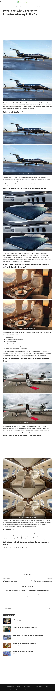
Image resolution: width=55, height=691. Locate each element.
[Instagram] (47, 2)
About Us (19, 686)
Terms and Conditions (37, 686)
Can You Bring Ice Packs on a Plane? (23, 651)
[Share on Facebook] (26, 574)
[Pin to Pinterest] (29, 574)
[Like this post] (24, 574)
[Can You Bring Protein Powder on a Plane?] (7, 645)
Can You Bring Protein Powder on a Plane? (24, 643)
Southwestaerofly (40, 689)
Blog (47, 686)
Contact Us (27, 686)
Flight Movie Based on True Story (22, 619)
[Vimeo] (52, 2)
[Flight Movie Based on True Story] (7, 621)
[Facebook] (44, 2)
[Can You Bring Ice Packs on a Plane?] (7, 653)
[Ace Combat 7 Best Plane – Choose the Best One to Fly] (7, 637)
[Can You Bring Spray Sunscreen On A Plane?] (7, 629)
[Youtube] (50, 2)
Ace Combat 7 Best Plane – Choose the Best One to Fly (28, 635)
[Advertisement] (27, 27)
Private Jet (11, 6)
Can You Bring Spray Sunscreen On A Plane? (25, 627)
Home (4, 6)
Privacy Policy (10, 686)
